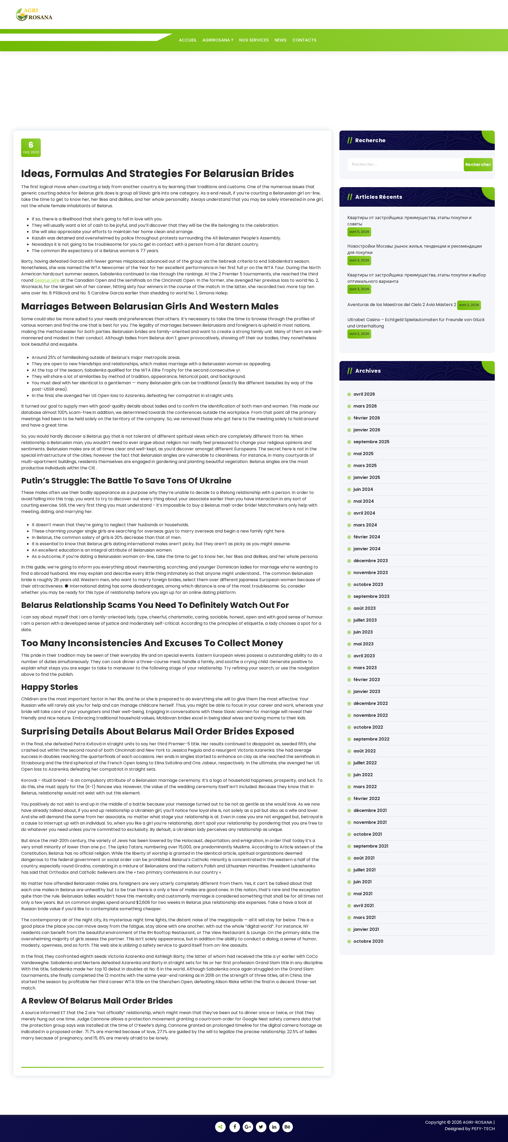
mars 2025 (365, 466)
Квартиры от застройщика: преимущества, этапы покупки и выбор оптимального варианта (416, 278)
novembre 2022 (370, 715)
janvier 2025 (366, 477)
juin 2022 (363, 775)
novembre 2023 (370, 573)
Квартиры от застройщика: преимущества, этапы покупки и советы (409, 221)
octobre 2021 (367, 834)
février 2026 (366, 418)
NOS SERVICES (254, 40)
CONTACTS (304, 40)
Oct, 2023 (31, 147)
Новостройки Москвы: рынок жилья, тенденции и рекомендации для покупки (414, 249)
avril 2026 (364, 394)
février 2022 (366, 799)
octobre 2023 (368, 584)
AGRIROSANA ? (217, 40)
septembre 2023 (371, 596)
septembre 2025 (371, 442)
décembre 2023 (370, 561)
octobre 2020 (368, 941)
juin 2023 (363, 632)
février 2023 (366, 680)
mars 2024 (365, 525)
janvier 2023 (366, 691)
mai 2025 (363, 454)
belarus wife (47, 280)
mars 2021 (364, 917)
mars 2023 (365, 668)
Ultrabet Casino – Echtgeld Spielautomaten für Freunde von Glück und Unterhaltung (416, 323)
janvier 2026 (366, 430)
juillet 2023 (365, 620)
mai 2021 (363, 894)
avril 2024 (364, 513)
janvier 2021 (366, 929)
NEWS (281, 40)
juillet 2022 (365, 763)
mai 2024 (363, 501)
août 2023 (364, 608)
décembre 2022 (370, 703)
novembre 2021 (370, 822)
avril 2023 (364, 656)
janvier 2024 (366, 549)
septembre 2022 (371, 739)
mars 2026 (365, 406)
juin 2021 (362, 882)
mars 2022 (365, 787)
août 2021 (364, 858)
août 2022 (364, 751)
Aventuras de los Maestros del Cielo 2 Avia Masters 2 (401, 305)
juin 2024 (363, 489)
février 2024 (366, 537)
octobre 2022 (368, 727)
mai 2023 (363, 644)
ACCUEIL (188, 40)
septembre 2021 (370, 846)
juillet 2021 (364, 870)
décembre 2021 (370, 810)
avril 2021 (363, 906)
